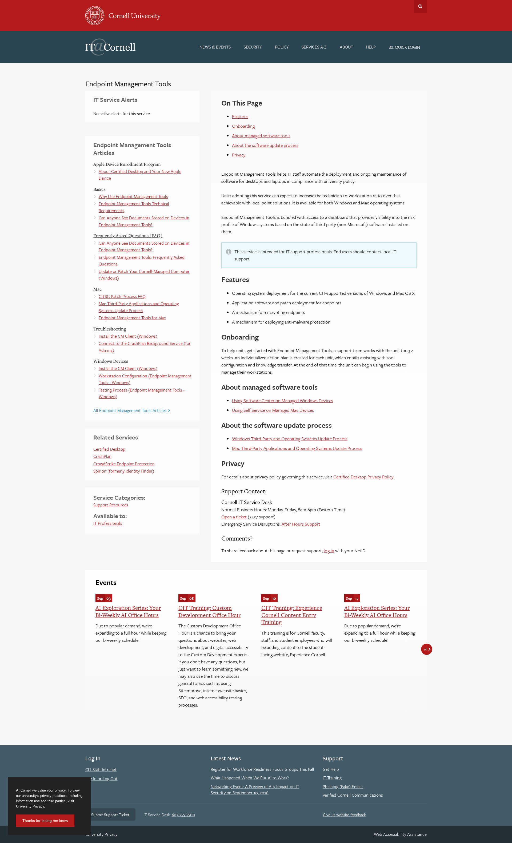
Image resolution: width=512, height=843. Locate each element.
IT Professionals (107, 523)
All (425, 649)
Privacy (239, 154)
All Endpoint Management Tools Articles (130, 410)
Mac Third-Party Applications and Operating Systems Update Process (139, 307)
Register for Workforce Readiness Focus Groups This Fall (262, 769)
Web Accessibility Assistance (400, 834)
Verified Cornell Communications (353, 795)
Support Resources (110, 505)
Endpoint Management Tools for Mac (132, 317)
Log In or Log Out (101, 778)
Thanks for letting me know (45, 820)
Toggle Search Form (420, 6)
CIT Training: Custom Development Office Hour (209, 611)
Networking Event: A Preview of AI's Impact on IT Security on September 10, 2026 (255, 789)
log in (329, 550)
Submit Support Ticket (110, 814)
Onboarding (243, 126)
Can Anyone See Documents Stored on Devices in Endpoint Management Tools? (144, 221)
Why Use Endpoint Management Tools (133, 196)
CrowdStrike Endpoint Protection (124, 464)
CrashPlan (102, 456)
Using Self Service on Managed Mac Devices (273, 410)
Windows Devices (110, 361)
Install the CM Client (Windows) (128, 336)
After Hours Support (301, 524)
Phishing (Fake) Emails (343, 786)
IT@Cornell (110, 47)
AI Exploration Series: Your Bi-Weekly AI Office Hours (128, 611)
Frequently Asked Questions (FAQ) (127, 235)
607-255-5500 (183, 814)
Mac (97, 289)
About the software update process (265, 145)
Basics (99, 189)
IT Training (332, 778)
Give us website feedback (344, 814)
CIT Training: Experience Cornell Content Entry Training (291, 615)
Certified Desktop (109, 449)
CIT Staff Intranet (101, 769)
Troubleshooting (109, 329)
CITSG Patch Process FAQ (122, 296)
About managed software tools (261, 135)
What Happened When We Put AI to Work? (250, 778)
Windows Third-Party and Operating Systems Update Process (289, 438)
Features (240, 116)
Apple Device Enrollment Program (127, 164)
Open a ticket (234, 516)
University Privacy (101, 834)
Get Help (331, 769)
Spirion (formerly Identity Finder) (123, 471)
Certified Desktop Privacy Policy (363, 476)
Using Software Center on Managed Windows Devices (282, 400)
